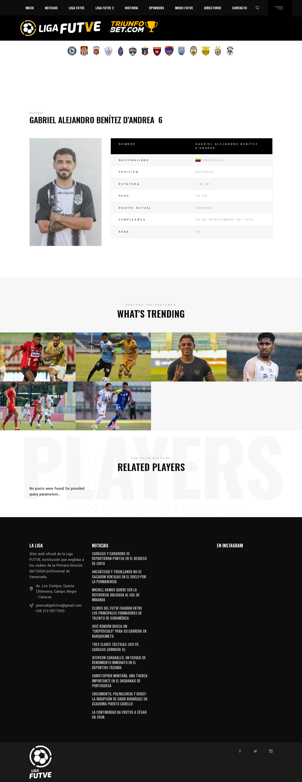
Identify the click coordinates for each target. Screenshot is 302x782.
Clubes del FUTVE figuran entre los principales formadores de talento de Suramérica (117, 613)
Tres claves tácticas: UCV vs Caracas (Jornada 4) (115, 647)
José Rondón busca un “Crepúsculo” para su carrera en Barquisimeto (119, 631)
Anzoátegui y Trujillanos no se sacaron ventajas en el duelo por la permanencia (119, 576)
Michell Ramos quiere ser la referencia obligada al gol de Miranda (116, 594)
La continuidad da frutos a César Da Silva (119, 715)
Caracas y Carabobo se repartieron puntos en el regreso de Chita (119, 558)
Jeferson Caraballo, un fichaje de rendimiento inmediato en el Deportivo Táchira (119, 662)
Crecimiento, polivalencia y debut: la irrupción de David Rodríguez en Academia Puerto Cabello (119, 698)
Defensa (36, 113)
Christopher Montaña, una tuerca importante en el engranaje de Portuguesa (119, 680)
